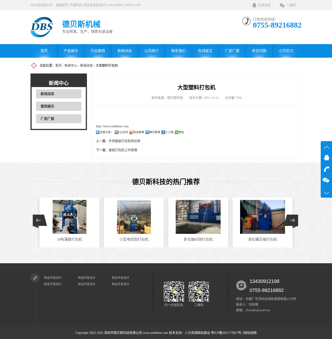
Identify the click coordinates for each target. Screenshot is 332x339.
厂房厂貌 (232, 51)
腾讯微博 (154, 132)
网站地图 (250, 332)
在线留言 (205, 51)
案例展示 (47, 106)
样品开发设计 (53, 277)
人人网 (169, 132)
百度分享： (106, 132)
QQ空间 (123, 132)
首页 (44, 51)
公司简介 (151, 51)
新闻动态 (124, 51)
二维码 (291, 5)
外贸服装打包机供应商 (124, 141)
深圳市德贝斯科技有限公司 (123, 332)
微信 (181, 132)
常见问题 (259, 51)
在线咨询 (264, 5)
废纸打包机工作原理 (123, 150)
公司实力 (286, 51)
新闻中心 (71, 65)
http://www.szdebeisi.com (112, 126)
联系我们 (178, 51)
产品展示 (71, 51)
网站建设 (203, 332)
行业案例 (98, 51)
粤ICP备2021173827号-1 (227, 332)
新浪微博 (138, 132)
